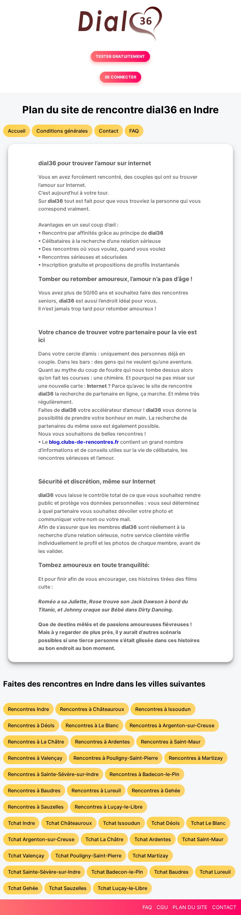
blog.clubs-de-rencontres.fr (84, 442)
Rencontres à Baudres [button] (34, 790)
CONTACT (224, 907)
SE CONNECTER (120, 77)
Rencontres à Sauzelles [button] (36, 807)
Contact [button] (108, 131)
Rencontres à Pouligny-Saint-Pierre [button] (115, 758)
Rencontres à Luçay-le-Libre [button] (108, 807)
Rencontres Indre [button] (28, 709)
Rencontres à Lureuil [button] (96, 790)
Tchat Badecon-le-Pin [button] (117, 872)
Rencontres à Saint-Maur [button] (171, 742)
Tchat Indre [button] (21, 823)
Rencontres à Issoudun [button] (163, 709)
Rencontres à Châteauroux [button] (92, 709)
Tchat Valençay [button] (26, 855)
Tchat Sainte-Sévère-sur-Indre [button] (44, 872)
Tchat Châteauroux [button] (69, 823)
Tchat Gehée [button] (23, 888)
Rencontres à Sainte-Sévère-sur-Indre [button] (53, 774)
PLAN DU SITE (190, 907)
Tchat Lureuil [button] (215, 872)
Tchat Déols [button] (165, 823)
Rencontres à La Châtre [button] (36, 742)
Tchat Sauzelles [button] (68, 888)
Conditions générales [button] (62, 131)
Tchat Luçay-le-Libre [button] (122, 888)
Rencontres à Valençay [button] (35, 758)
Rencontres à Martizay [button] (196, 758)
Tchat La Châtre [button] (104, 839)
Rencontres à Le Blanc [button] (92, 725)
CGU (162, 907)
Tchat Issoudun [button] (121, 823)
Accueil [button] (16, 131)
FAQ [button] (134, 131)
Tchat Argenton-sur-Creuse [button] (41, 839)
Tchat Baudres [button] (171, 872)
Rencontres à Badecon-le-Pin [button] (144, 774)
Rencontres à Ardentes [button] (102, 742)
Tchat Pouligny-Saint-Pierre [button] (88, 855)
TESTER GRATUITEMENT (120, 56)
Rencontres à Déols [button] (31, 725)
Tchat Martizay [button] (150, 855)
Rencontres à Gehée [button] (156, 790)
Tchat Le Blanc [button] (208, 823)
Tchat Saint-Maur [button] (202, 839)
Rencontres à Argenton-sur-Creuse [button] (172, 725)
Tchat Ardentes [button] (152, 839)
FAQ (147, 907)
